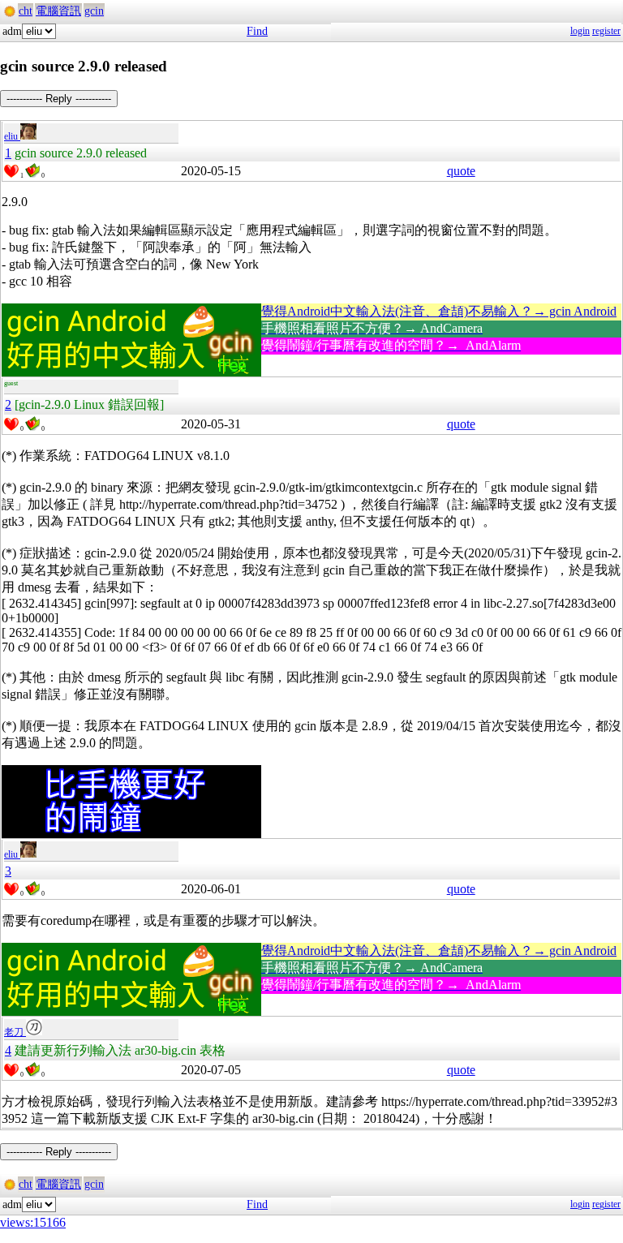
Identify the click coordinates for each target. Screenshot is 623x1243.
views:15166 (33, 1222)
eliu (12, 136)
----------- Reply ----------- (58, 98)
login (580, 31)
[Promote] (11, 171)
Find (257, 31)
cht (25, 11)
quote (461, 171)
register (606, 31)
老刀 (15, 1032)
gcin (94, 11)
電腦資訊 (58, 11)
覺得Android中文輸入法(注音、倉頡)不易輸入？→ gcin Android (439, 311)
